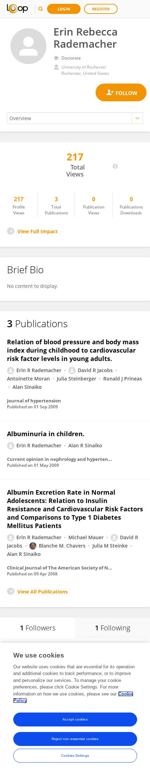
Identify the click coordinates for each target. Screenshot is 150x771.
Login (64, 8)
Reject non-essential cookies (75, 739)
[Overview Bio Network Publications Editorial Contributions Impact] (75, 118)
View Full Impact (37, 231)
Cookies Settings (75, 755)
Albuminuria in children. (45, 434)
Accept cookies (74, 719)
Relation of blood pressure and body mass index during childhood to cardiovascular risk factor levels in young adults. (73, 350)
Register (101, 8)
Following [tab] (112, 627)
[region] (75, 707)
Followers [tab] (37, 627)
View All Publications (42, 591)
